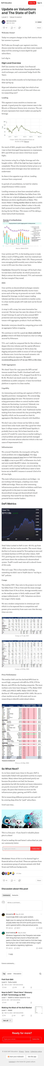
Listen (39, 22)
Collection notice (36, 1051)
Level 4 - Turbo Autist (9, 982)
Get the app (32, 1057)
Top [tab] (4, 974)
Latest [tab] (9, 974)
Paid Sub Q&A (7, 979)
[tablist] (10, 895)
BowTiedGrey (11, 933)
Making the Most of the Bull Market (17, 1008)
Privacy (21, 1051)
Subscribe (32, 3)
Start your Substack (17, 1057)
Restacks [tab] (15, 895)
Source (26, 141)
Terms (27, 1051)
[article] (22, 983)
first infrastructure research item (19, 456)
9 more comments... (8, 963)
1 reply (10, 954)
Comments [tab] (6, 895)
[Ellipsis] (41, 914)
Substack (12, 1062)
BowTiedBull (24, 454)
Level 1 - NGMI (7, 1010)
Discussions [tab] (17, 974)
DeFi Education (11, 21)
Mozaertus (10, 914)
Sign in (39, 3)
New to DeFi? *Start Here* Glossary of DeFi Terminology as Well (17, 993)
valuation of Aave (26, 197)
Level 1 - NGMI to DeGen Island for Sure (16, 997)
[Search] (40, 974)
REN (7, 460)
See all (5, 1020)
